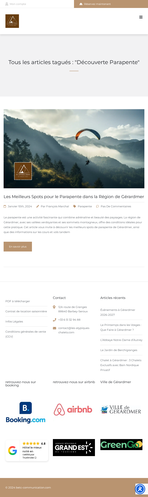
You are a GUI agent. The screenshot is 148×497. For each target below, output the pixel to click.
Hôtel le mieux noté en (32, 449)
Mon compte (18, 4)
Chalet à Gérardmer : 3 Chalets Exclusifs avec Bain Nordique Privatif (120, 365)
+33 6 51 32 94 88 (69, 319)
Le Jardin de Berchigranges (118, 350)
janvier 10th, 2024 (20, 206)
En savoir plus (18, 246)
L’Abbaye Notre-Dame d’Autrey (121, 340)
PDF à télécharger (17, 301)
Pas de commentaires (116, 206)
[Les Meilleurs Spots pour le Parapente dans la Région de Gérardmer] (74, 192)
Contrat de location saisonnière (26, 311)
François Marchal (57, 206)
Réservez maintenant (97, 4)
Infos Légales (14, 321)
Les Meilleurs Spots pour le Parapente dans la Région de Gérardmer (74, 196)
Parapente (85, 206)
